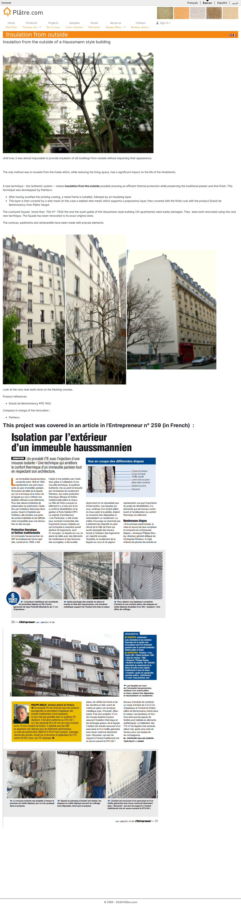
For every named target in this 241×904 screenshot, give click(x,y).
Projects (53, 25)
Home (11, 25)
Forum (94, 25)
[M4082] (165, 12)
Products (30, 25)
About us (115, 25)
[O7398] (198, 12)
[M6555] (181, 12)
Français (192, 2)
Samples (74, 25)
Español (222, 2)
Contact (140, 25)
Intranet (6, 2)
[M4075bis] (214, 12)
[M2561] (230, 12)
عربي (235, 2)
